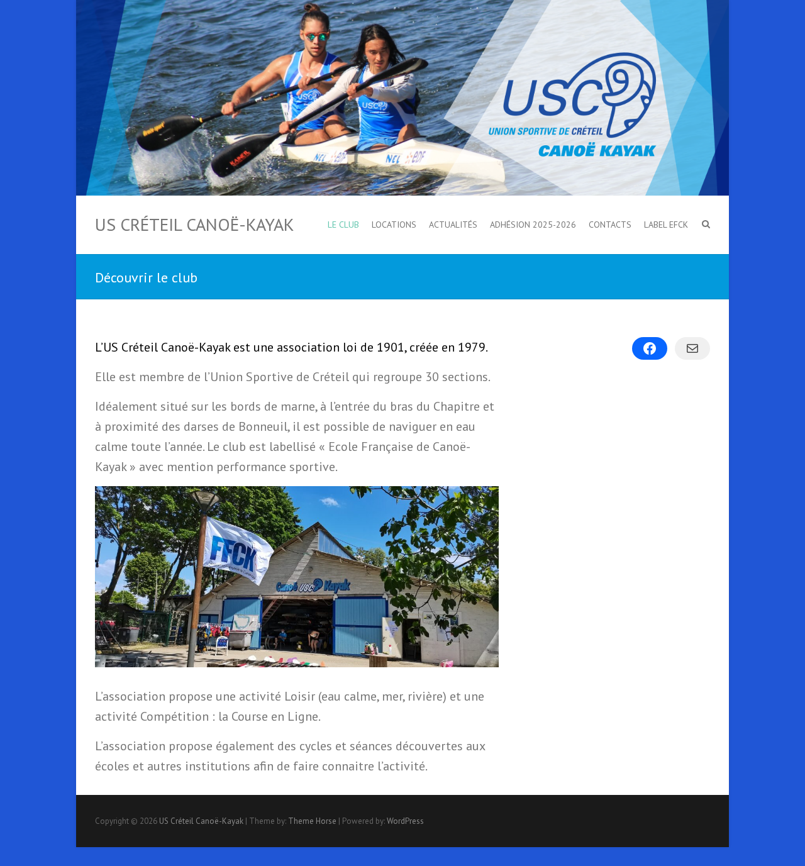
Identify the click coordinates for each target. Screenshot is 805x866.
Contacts (610, 224)
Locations (394, 224)
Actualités (453, 224)
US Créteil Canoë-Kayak (194, 224)
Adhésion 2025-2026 (533, 224)
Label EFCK (666, 224)
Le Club (343, 224)
